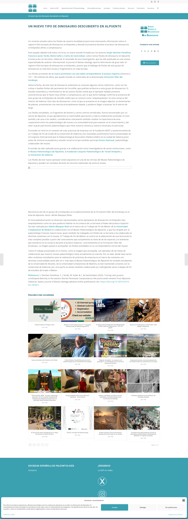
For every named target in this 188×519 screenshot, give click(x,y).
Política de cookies (9, 515)
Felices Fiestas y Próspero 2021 (45, 325)
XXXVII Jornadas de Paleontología (77, 432)
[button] (184, 500)
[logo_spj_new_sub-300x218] (150, 32)
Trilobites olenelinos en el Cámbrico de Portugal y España (143, 396)
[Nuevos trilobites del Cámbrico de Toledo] (44, 345)
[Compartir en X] (144, 51)
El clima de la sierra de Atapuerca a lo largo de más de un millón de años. (44, 433)
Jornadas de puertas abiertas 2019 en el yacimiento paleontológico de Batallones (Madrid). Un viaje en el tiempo (143, 434)
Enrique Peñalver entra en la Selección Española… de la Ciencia (77, 396)
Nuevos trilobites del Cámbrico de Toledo (45, 360)
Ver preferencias (171, 507)
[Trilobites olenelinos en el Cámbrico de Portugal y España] (143, 381)
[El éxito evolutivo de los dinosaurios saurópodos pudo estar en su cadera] (110, 418)
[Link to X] (151, 1)
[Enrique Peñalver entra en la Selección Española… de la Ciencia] (77, 381)
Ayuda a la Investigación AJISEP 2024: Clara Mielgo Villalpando (143, 325)
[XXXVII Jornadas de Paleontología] (77, 418)
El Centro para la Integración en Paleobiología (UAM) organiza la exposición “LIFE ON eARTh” (110, 326)
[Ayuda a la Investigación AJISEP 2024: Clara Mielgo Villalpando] (143, 310)
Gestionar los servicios (176, 515)
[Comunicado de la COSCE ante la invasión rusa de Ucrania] (186, 259)
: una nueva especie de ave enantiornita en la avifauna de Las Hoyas (143, 360)
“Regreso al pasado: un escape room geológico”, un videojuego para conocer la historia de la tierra (110, 361)
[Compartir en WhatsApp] (148, 51)
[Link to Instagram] (154, 1)
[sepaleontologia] (32, 8)
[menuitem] (45, 8)
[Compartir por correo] (154, 51)
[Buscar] (158, 8)
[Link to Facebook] (158, 1)
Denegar (143, 507)
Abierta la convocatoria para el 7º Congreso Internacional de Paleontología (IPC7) (77, 325)
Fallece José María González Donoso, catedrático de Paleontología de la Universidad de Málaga (110, 397)
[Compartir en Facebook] (141, 51)
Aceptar (114, 507)
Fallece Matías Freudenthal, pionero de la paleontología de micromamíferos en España (77, 360)
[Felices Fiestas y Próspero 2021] (44, 310)
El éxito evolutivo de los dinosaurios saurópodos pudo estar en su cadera (110, 433)
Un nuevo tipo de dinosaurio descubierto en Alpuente (48, 16)
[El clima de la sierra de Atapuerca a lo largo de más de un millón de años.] (44, 418)
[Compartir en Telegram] (151, 51)
